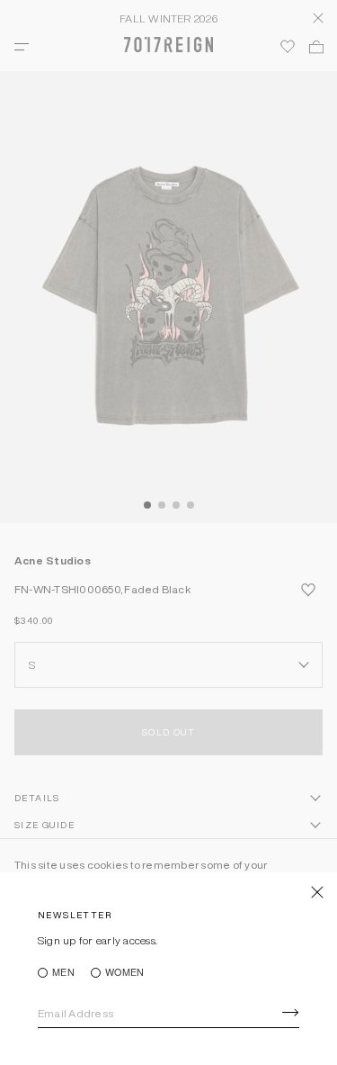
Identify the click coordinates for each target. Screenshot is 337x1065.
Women (124, 973)
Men (63, 973)
